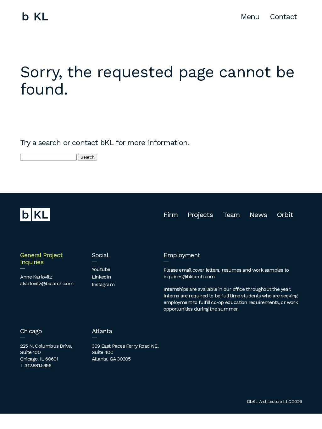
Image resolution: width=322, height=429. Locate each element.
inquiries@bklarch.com (189, 277)
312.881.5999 (38, 365)
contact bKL (92, 142)
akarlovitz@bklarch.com (46, 283)
